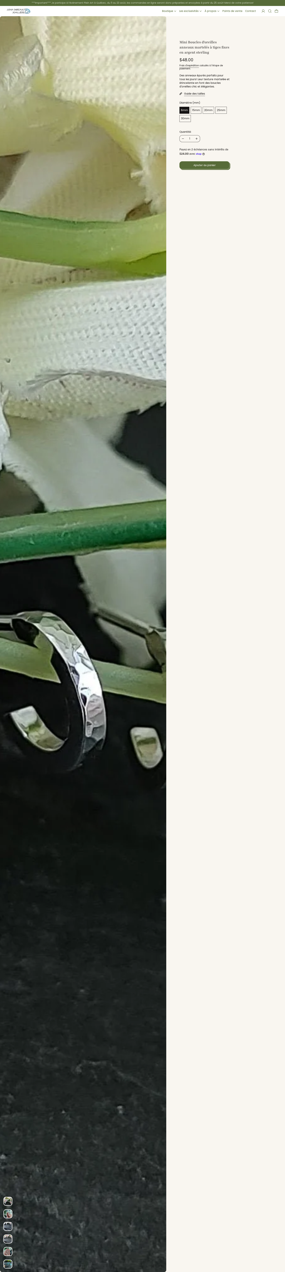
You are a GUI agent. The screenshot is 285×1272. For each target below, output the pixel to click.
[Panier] (276, 11)
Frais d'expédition (189, 65)
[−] (182, 138)
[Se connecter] (263, 11)
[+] (196, 138)
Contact (250, 11)
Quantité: (185, 132)
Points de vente (232, 11)
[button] (270, 11)
